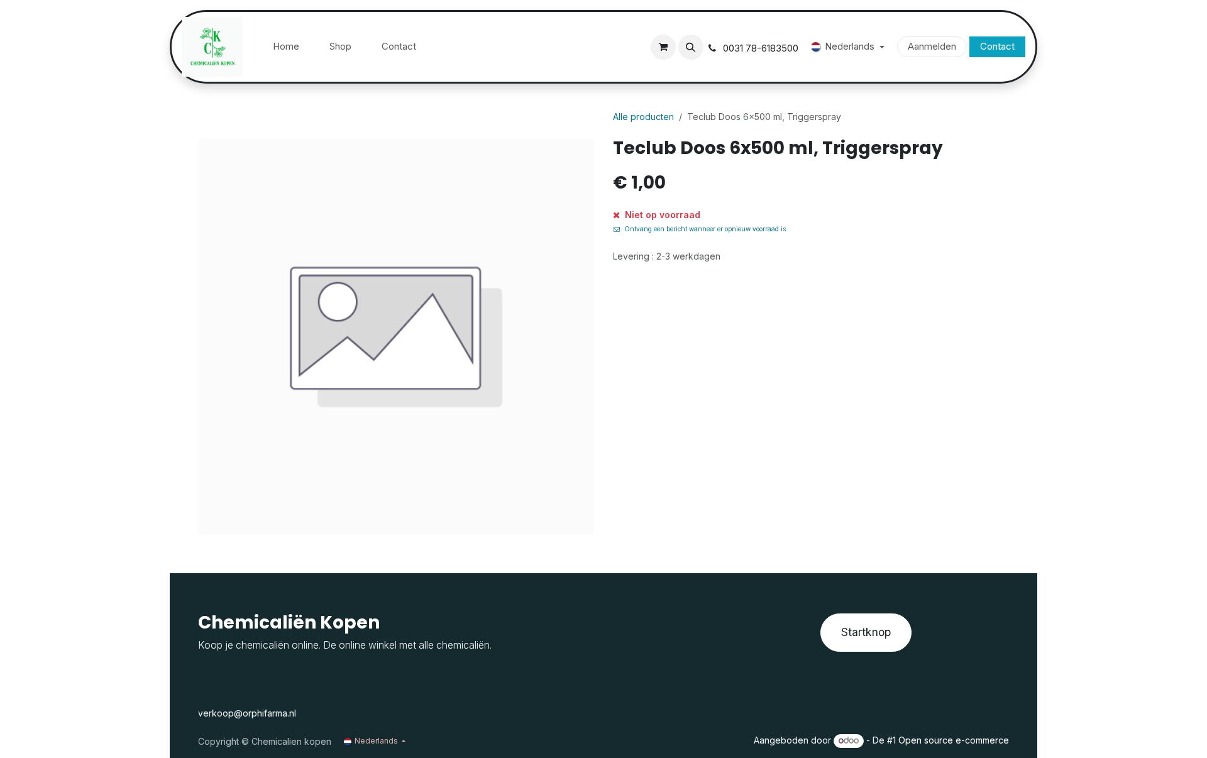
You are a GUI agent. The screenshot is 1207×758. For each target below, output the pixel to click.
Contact (997, 46)
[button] (690, 47)
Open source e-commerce (953, 740)
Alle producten (643, 116)
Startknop (866, 632)
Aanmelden (932, 46)
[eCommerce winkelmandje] (663, 47)
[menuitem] (286, 47)
